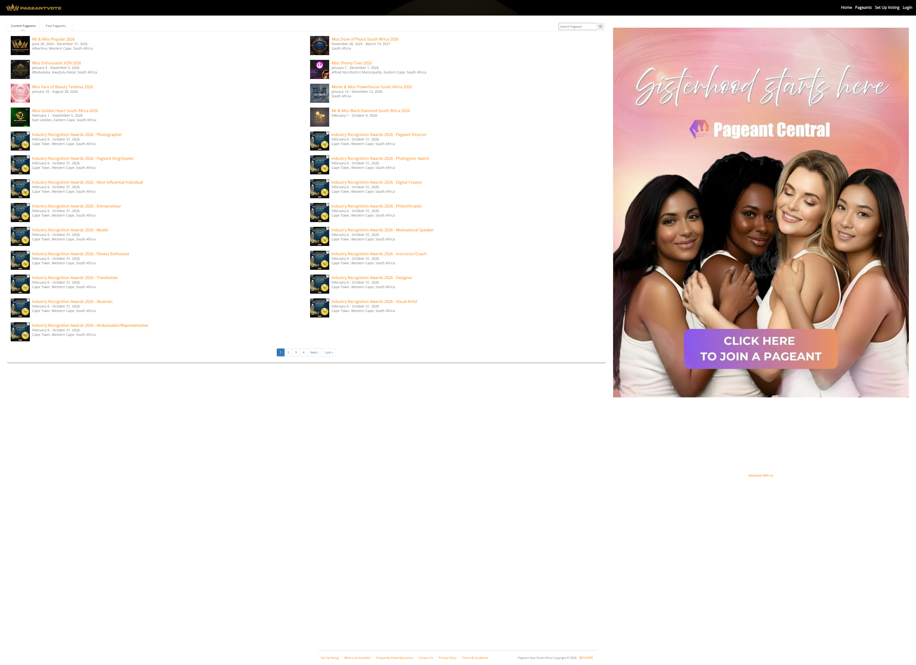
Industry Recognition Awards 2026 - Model (70, 230)
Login (907, 7)
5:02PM (587, 658)
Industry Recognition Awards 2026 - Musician (72, 301)
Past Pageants (56, 26)
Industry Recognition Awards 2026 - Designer (372, 277)
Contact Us (426, 658)
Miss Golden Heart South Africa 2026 (65, 110)
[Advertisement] (649, 553)
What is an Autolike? (357, 658)
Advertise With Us (760, 475)
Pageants (863, 7)
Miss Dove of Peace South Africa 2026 (365, 39)
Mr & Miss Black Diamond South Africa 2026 (371, 110)
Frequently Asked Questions (394, 658)
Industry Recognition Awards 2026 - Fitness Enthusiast (80, 253)
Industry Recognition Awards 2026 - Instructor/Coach (379, 253)
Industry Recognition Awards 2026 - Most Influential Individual (87, 182)
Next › (314, 352)
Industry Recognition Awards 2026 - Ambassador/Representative (90, 325)
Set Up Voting (887, 7)
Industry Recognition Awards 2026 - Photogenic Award (380, 158)
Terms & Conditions (475, 658)
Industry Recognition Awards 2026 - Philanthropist (377, 206)
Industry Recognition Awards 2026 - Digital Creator (377, 182)
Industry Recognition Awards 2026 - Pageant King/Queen (83, 158)
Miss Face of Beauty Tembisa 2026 (62, 86)
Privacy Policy (448, 658)
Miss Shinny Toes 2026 (352, 63)
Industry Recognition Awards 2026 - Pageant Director (379, 134)
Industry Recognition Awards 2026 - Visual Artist (374, 301)
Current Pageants (23, 26)
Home (846, 7)
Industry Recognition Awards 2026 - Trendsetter (75, 277)
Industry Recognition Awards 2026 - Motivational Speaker (383, 230)
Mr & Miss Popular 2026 (53, 39)
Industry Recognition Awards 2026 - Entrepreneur (76, 206)
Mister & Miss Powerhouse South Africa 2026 (372, 86)
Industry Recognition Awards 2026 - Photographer (77, 134)
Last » (329, 352)
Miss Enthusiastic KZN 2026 (56, 63)
